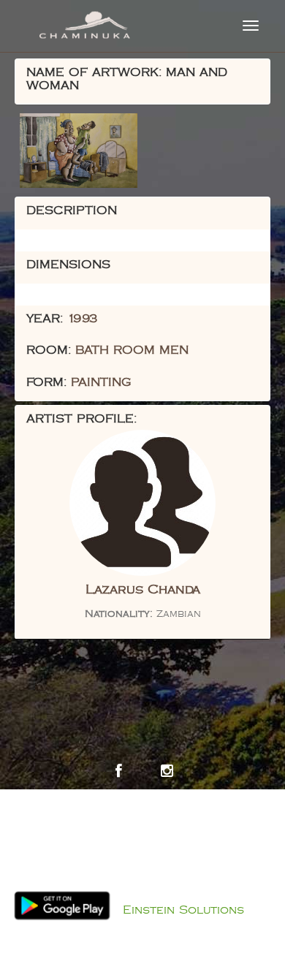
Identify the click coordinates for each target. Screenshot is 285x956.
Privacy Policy (157, 891)
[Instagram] (166, 771)
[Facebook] (118, 771)
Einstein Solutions (183, 910)
